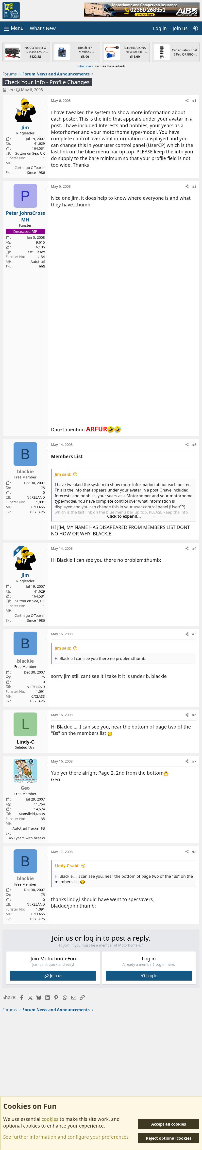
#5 (194, 634)
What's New (43, 28)
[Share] (187, 100)
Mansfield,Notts (32, 813)
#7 (194, 761)
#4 (194, 548)
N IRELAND (36, 497)
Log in (152, 975)
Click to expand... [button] (124, 516)
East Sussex (35, 252)
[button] (195, 28)
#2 (194, 186)
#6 (194, 714)
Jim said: (63, 474)
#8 (194, 851)
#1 (194, 100)
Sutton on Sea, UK (30, 153)
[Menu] (13, 28)
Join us (56, 975)
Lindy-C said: (67, 865)
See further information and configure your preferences (66, 1137)
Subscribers (85, 66)
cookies (50, 1119)
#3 (194, 444)
